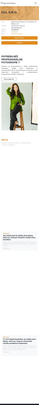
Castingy (19, 42)
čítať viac (6, 248)
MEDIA (4, 140)
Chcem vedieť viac (9, 79)
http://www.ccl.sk (17, 34)
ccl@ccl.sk (14, 32)
